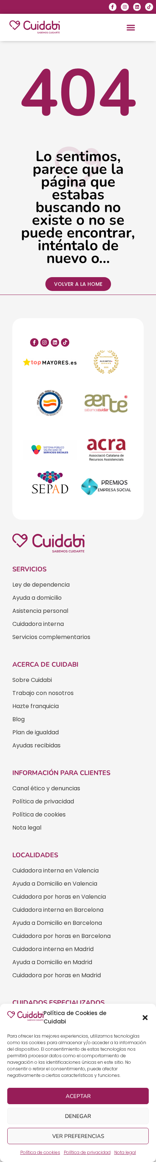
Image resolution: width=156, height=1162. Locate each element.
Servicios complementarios (51, 637)
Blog (18, 719)
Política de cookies (40, 1152)
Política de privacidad (87, 1152)
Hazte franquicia (35, 706)
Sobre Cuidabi (32, 680)
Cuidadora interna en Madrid (53, 949)
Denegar (78, 1116)
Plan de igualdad (35, 732)
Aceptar (78, 1096)
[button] (145, 1017)
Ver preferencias (78, 1136)
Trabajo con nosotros (43, 693)
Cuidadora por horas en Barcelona (61, 936)
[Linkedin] (137, 7)
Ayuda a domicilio (37, 598)
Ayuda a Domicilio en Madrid (52, 962)
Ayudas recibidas (36, 745)
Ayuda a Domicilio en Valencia (54, 883)
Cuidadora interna (38, 624)
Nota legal (125, 1152)
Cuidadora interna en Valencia (55, 870)
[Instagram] (125, 7)
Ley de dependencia (41, 584)
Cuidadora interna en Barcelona (57, 910)
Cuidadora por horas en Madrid (56, 975)
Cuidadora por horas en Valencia (59, 897)
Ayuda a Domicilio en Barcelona (57, 923)
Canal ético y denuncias (46, 788)
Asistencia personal (40, 611)
